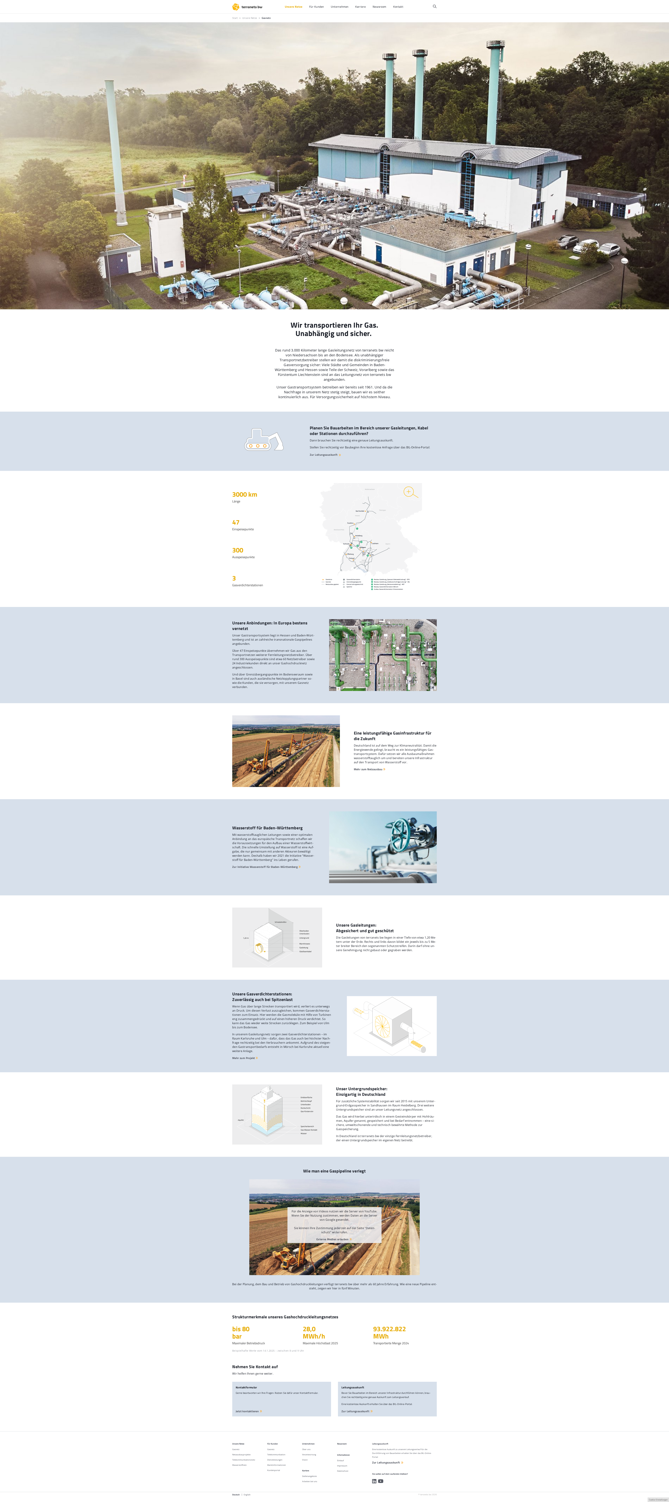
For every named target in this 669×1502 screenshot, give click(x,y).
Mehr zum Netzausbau (368, 769)
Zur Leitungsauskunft (324, 454)
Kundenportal (273, 1470)
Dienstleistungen (274, 1459)
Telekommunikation (276, 1454)
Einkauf (340, 1460)
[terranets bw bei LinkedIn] (374, 1481)
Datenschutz (342, 1471)
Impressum (342, 1465)
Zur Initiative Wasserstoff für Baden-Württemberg (265, 867)
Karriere (305, 1470)
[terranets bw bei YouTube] (380, 1481)
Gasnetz (235, 1449)
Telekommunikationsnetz (243, 1459)
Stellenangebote (309, 1476)
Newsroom (342, 1443)
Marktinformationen (276, 1465)
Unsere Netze (238, 1443)
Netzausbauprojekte (241, 1454)
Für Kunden (272, 1443)
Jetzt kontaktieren (247, 1411)
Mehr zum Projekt (243, 1058)
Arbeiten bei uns (309, 1481)
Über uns (306, 1449)
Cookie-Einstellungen (658, 1499)
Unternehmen (308, 1443)
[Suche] (435, 6)
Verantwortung (309, 1454)
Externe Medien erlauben (332, 1239)
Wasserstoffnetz (239, 1465)
